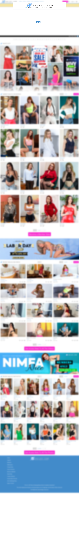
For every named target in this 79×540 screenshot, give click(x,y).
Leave (64, 22)
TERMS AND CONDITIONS (59, 12)
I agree (38, 22)
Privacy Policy (51, 17)
